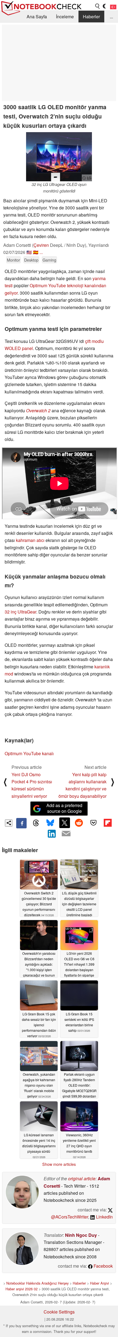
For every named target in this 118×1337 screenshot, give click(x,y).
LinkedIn (104, 1217)
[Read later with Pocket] (93, 822)
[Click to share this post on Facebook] (21, 823)
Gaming (49, 260)
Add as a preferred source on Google (64, 808)
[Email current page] (66, 834)
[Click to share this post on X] (64, 822)
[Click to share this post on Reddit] (79, 822)
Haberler (91, 16)
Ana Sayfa (37, 16)
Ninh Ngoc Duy (81, 1235)
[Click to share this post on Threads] (35, 823)
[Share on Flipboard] (107, 822)
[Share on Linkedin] (52, 833)
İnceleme (65, 16)
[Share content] (8, 823)
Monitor (13, 260)
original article (81, 1178)
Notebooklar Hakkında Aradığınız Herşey (37, 1283)
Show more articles (59, 1164)
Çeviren (41, 245)
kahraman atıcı (30, 540)
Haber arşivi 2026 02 (21, 1288)
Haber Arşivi (99, 1283)
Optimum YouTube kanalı (29, 753)
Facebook (102, 1266)
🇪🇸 (35, 252)
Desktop (31, 260)
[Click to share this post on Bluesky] (50, 823)
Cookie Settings (59, 1312)
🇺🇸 (29, 252)
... (111, 16)
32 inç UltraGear (20, 612)
